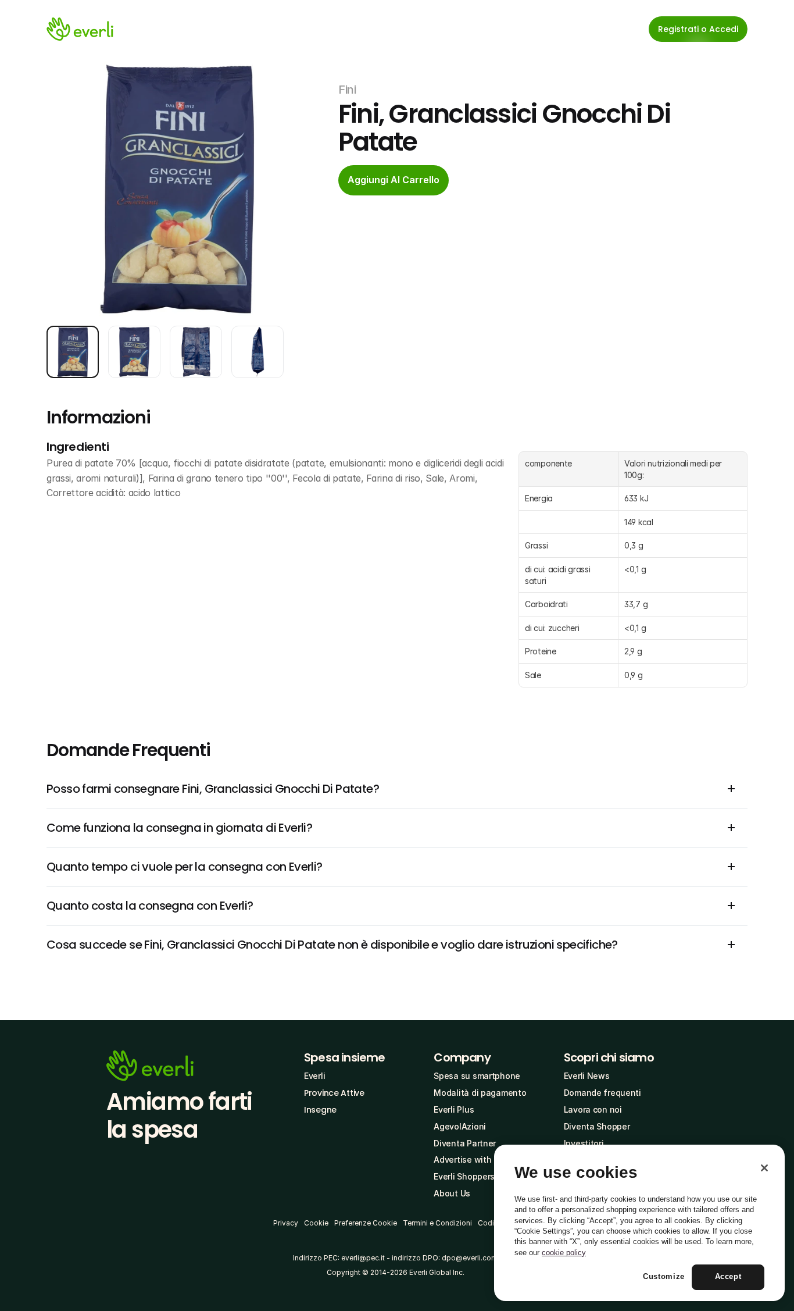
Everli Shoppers (464, 1176)
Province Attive (334, 1093)
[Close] (764, 1168)
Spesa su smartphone (477, 1076)
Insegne (320, 1110)
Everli (314, 1076)
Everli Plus (454, 1109)
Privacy (285, 1223)
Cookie (316, 1223)
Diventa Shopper (597, 1126)
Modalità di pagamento (480, 1093)
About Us (452, 1193)
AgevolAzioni (460, 1126)
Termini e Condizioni (437, 1223)
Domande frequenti (602, 1093)
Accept (728, 1277)
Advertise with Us (468, 1159)
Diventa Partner (465, 1143)
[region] (639, 1223)
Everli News (587, 1076)
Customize (664, 1277)
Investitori (584, 1143)
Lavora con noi (593, 1109)
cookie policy (564, 1252)
